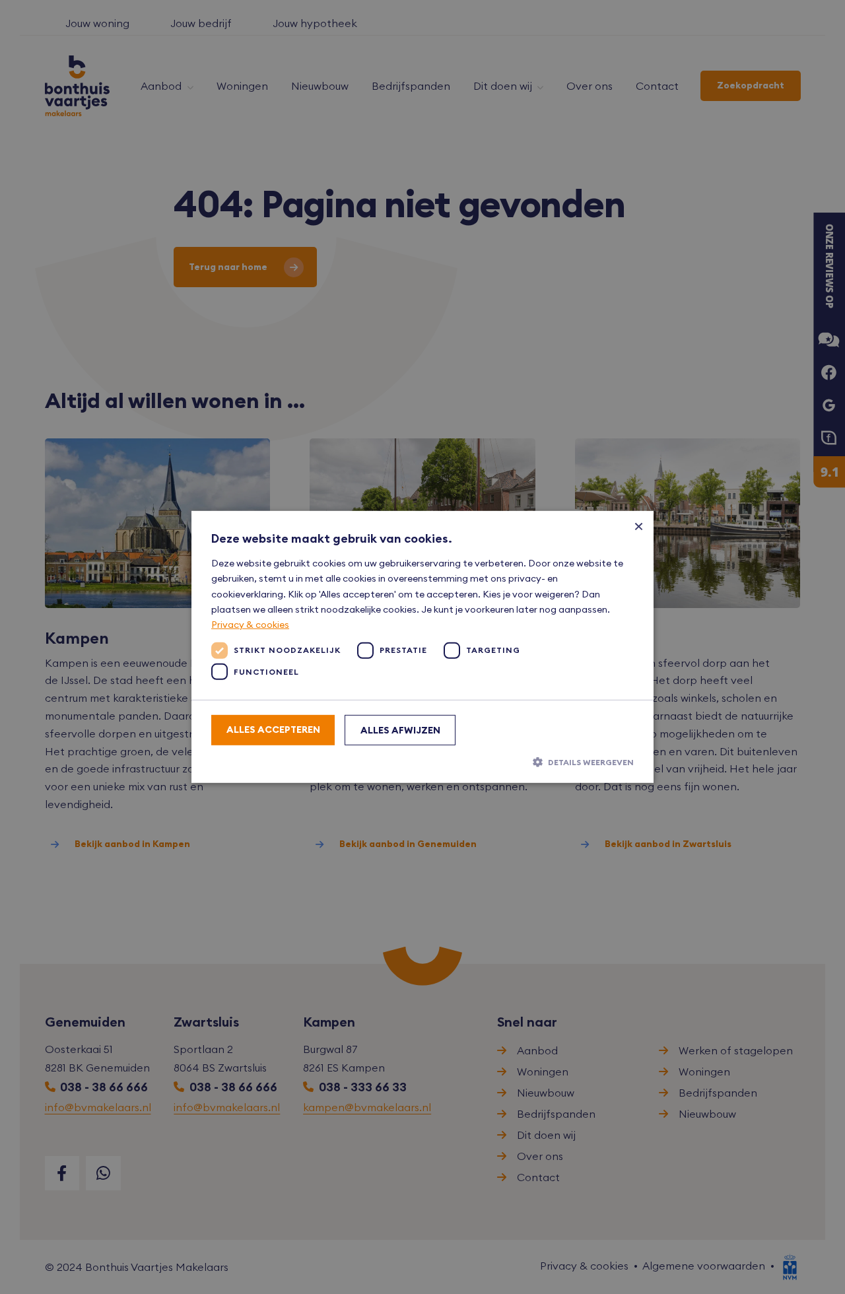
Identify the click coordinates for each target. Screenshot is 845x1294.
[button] (422, 761)
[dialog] (422, 647)
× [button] (639, 526)
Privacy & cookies (250, 624)
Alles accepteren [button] (273, 729)
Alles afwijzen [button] (400, 730)
